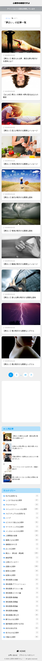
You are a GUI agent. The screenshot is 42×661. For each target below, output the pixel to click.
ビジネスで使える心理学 (21, 522)
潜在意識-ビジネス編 (21, 593)
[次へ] (31, 375)
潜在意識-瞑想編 (21, 606)
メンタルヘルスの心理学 (21, 531)
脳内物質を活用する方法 (21, 624)
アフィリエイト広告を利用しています (21, 9)
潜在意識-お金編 (21, 580)
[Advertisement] (21, 401)
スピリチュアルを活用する (21, 513)
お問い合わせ (12, 655)
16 (25, 375)
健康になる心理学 (21, 540)
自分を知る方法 (21, 628)
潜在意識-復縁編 (21, 597)
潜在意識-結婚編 (21, 610)
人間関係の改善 (21, 535)
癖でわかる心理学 (21, 619)
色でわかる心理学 (21, 633)
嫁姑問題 (21, 558)
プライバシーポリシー (27, 655)
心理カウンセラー (21, 562)
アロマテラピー (21, 505)
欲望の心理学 (21, 575)
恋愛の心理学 (21, 566)
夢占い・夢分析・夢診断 (21, 553)
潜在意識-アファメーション (21, 584)
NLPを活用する (21, 496)
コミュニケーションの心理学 (21, 509)
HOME (22, 651)
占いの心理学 (21, 549)
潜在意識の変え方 (21, 615)
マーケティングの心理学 (21, 527)
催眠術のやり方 (21, 544)
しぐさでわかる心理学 (21, 500)
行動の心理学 (21, 637)
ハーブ (21, 518)
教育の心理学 (21, 571)
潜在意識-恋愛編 (21, 602)
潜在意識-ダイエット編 (21, 588)
